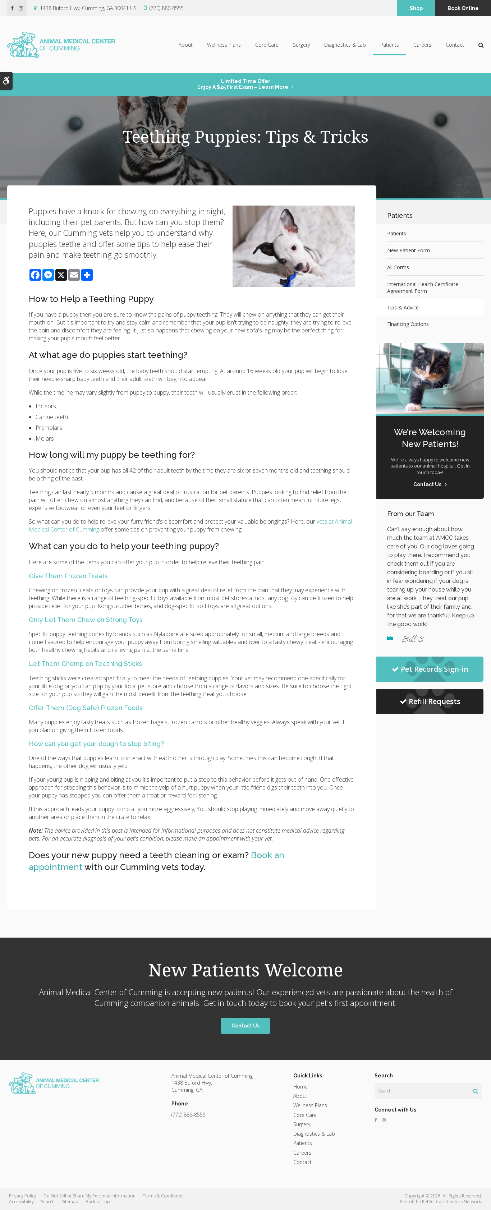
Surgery (301, 44)
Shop (416, 8)
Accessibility (21, 1202)
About (186, 44)
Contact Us (245, 1026)
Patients (389, 44)
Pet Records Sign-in (434, 669)
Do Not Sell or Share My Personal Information (89, 1196)
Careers (422, 44)
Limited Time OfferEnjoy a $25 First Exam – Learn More (242, 84)
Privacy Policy (22, 1196)
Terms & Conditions (163, 1196)
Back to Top (98, 1202)
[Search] (475, 1091)
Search (48, 1202)
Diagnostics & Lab (345, 44)
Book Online (463, 8)
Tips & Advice (403, 307)
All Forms (398, 267)
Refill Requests (434, 701)
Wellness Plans (224, 44)
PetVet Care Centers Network (451, 1202)
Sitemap (70, 1202)
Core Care (267, 44)
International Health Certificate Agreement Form (422, 287)
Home (300, 1086)
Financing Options (408, 324)
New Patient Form (408, 250)
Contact (455, 44)
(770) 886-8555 (167, 8)
